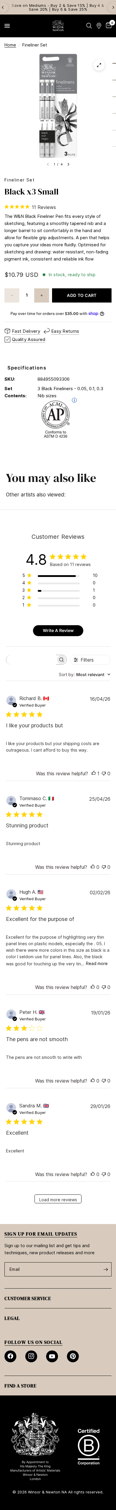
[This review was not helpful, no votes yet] (104, 774)
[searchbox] (31, 660)
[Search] (89, 26)
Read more (97, 963)
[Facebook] (10, 1356)
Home (10, 44)
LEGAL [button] (12, 1318)
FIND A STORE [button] (20, 1385)
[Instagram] (31, 1356)
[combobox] (84, 674)
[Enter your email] (106, 1269)
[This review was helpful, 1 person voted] (94, 774)
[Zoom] (99, 65)
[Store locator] (99, 26)
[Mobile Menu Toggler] (7, 26)
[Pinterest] (73, 1356)
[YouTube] (52, 1356)
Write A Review (58, 630)
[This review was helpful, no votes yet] (93, 867)
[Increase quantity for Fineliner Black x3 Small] (41, 295)
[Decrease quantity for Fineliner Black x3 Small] (11, 295)
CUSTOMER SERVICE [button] (27, 1298)
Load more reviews (58, 1199)
